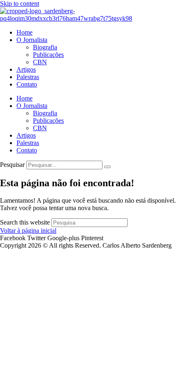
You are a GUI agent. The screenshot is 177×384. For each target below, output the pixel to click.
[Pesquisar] (107, 167)
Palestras (27, 76)
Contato (26, 84)
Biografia (45, 47)
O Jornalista (31, 39)
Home (24, 32)
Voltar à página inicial (28, 230)
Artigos (26, 69)
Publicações (48, 54)
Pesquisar (12, 164)
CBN (40, 62)
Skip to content (19, 3)
